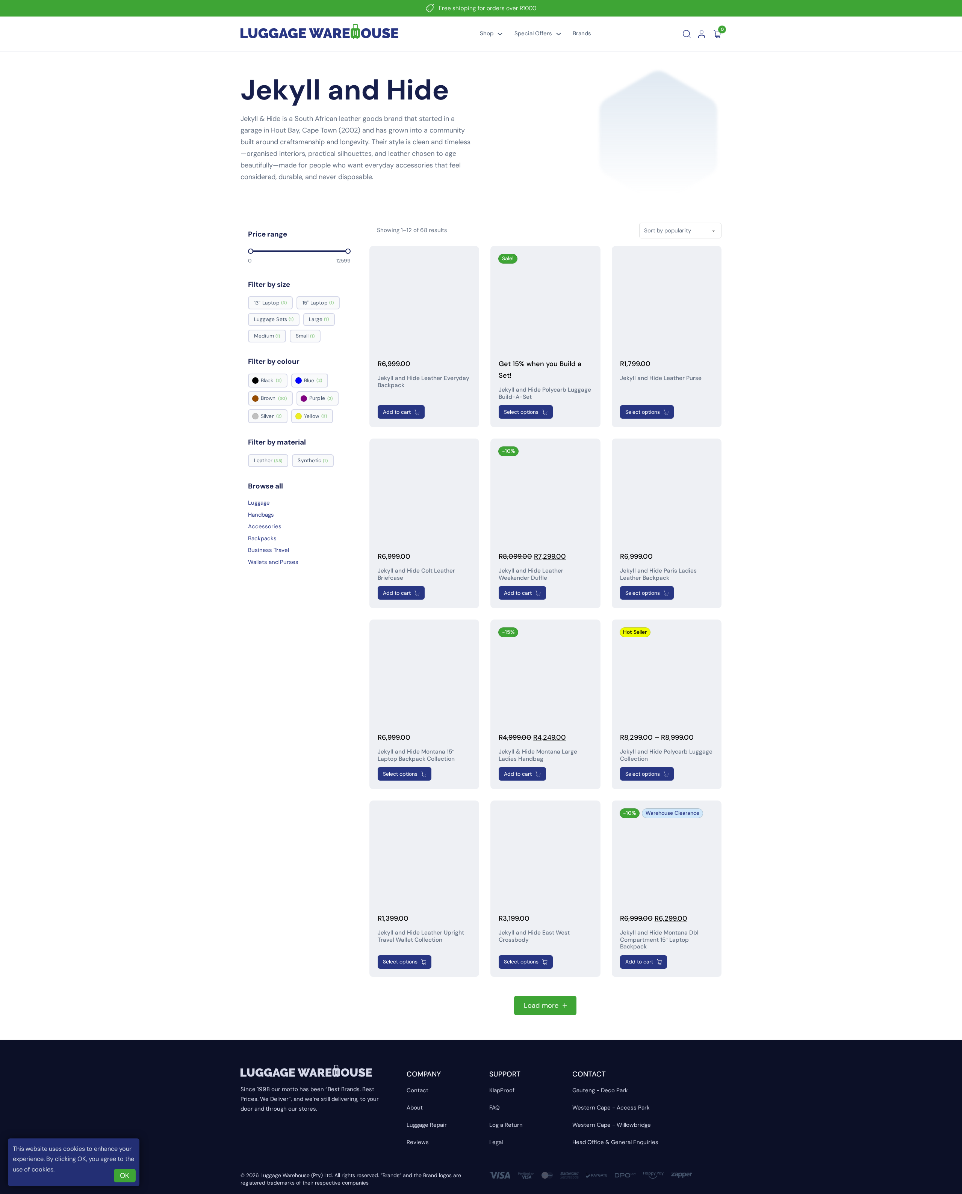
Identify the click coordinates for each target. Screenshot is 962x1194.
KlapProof (501, 1090)
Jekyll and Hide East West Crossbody (534, 936)
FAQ (494, 1107)
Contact (417, 1090)
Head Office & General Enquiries (615, 1142)
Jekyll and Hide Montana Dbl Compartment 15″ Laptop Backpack (659, 939)
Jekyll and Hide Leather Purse (661, 378)
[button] (401, 412)
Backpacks (262, 538)
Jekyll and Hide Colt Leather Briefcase (416, 574)
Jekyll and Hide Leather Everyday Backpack (423, 381)
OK (124, 1175)
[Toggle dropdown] (500, 34)
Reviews (418, 1142)
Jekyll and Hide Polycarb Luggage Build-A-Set (545, 393)
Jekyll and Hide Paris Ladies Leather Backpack (658, 574)
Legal (496, 1142)
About (415, 1107)
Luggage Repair (427, 1125)
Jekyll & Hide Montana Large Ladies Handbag (538, 755)
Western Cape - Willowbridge (611, 1125)
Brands (582, 33)
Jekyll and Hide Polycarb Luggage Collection (666, 755)
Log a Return (506, 1125)
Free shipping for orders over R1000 (487, 8)
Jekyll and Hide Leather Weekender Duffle (531, 574)
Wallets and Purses (273, 562)
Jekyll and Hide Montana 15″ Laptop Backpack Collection (416, 755)
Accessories (264, 526)
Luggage (259, 503)
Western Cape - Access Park (611, 1107)
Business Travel (268, 550)
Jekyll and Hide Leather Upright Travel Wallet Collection (421, 936)
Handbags (261, 515)
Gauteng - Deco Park (600, 1090)
